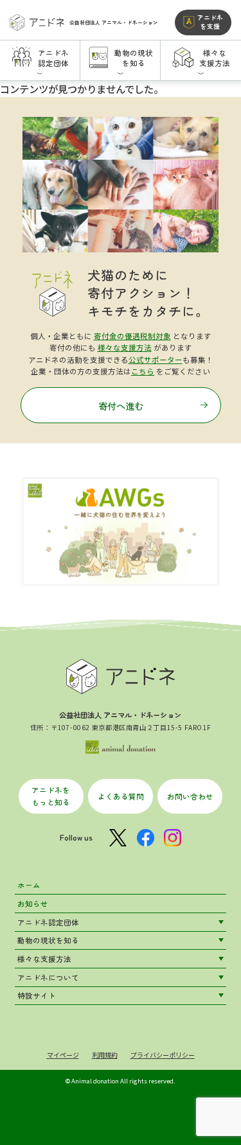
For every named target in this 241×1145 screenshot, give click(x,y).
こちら (142, 371)
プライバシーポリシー (162, 1055)
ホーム (28, 885)
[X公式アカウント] (118, 837)
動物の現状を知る (48, 940)
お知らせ (32, 903)
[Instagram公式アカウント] (172, 837)
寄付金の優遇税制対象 (132, 336)
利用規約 (105, 1055)
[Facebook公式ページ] (145, 837)
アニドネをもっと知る (50, 796)
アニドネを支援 (210, 21)
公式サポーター (156, 359)
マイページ (63, 1055)
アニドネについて (48, 977)
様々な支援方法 (125, 347)
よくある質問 (121, 796)
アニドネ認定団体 (48, 922)
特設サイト (36, 995)
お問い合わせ (190, 796)
